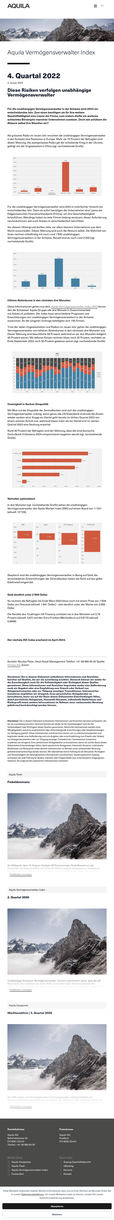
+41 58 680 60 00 (25, 1144)
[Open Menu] (95, 6)
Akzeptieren (57, 1206)
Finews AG (13, 665)
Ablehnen (57, 1214)
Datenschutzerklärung (32, 1194)
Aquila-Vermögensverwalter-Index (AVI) (74, 306)
